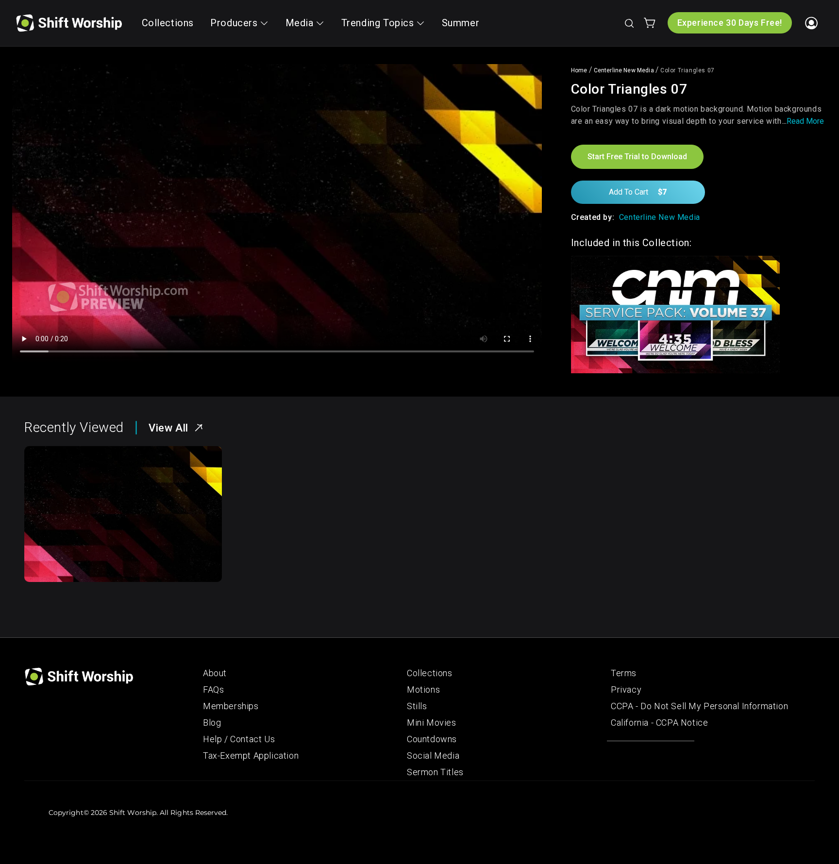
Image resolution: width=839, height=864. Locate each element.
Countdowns (432, 739)
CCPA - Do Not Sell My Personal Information (699, 706)
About (215, 673)
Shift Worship (132, 812)
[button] (628, 22)
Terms (624, 673)
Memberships (231, 706)
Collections (430, 673)
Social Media (433, 755)
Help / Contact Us (239, 739)
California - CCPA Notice (659, 722)
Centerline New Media (624, 70)
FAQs (213, 689)
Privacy (626, 689)
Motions (423, 689)
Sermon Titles (435, 772)
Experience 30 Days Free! (729, 22)
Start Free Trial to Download (637, 156)
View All (168, 428)
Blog (212, 722)
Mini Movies (431, 722)
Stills (417, 706)
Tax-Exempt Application (251, 755)
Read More (805, 121)
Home (579, 70)
